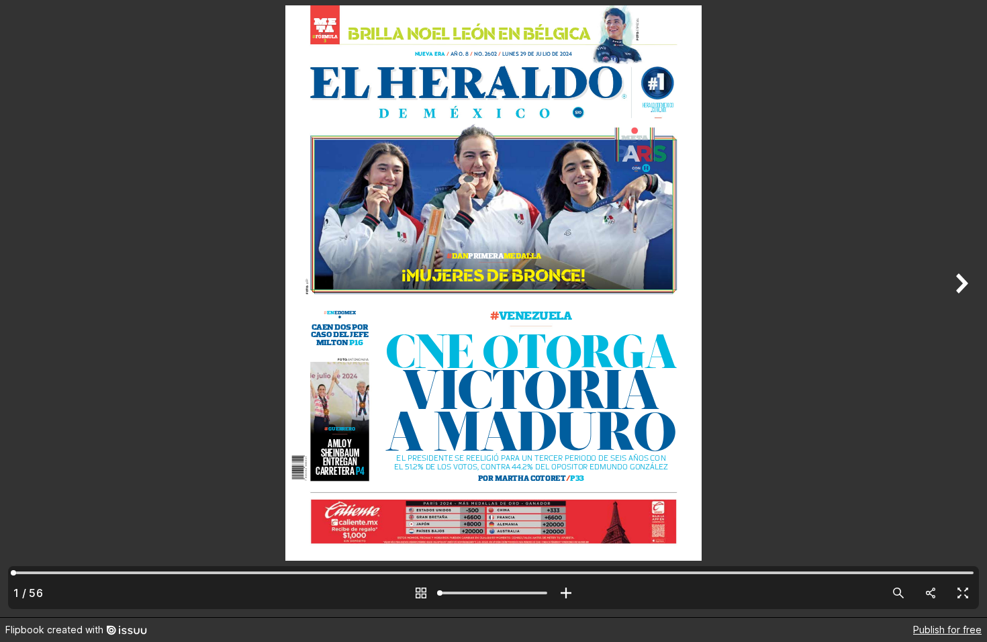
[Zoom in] (566, 593)
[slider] (493, 593)
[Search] (898, 593)
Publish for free (947, 629)
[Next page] (960, 308)
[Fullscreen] (962, 593)
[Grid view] (421, 593)
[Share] (930, 593)
